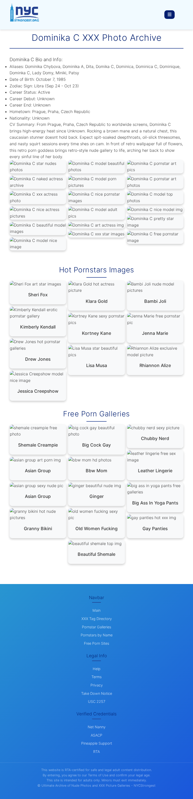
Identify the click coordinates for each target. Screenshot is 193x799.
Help (97, 669)
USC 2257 (96, 701)
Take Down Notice (96, 693)
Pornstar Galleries (96, 627)
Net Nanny (97, 727)
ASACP (96, 735)
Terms (96, 677)
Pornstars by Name (97, 635)
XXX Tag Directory (96, 618)
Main (96, 610)
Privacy (96, 685)
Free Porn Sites (96, 643)
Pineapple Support (96, 743)
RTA (96, 751)
